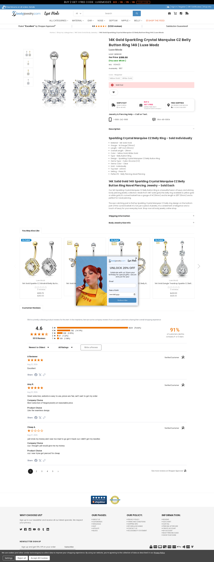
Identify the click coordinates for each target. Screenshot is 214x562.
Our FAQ (165, 524)
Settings (9, 558)
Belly (137, 21)
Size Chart (166, 522)
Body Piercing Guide (170, 533)
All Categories (57, 21)
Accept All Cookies (39, 558)
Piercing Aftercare (170, 526)
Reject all (22, 558)
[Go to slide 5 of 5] (15, 266)
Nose (100, 21)
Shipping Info (132, 524)
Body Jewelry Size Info (120, 222)
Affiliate (95, 528)
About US (96, 519)
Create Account (169, 528)
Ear (90, 21)
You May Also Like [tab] (30, 230)
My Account (167, 531)
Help (94, 526)
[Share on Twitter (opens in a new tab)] (40, 375)
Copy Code (143, 2)
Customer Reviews (31, 308)
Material (77, 21)
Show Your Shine (169, 535)
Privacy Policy (133, 519)
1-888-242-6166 (121, 119)
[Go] (137, 13)
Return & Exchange (135, 526)
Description (114, 129)
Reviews (165, 519)
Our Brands (97, 522)
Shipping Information (119, 216)
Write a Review (91, 347)
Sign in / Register (178, 7)
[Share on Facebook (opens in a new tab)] (35, 375)
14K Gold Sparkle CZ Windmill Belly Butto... (40, 283)
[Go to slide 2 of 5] (198, 266)
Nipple (125, 21)
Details (32, 7)
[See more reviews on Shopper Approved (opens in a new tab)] (44, 375)
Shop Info (207, 7)
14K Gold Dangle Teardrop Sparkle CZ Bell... (173, 283)
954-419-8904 (163, 119)
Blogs (95, 531)
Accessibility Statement (137, 531)
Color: (115, 75)
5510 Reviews (42, 338)
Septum (113, 21)
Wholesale (96, 524)
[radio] (107, 328)
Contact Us (132, 528)
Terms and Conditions (136, 522)
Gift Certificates (194, 7)
